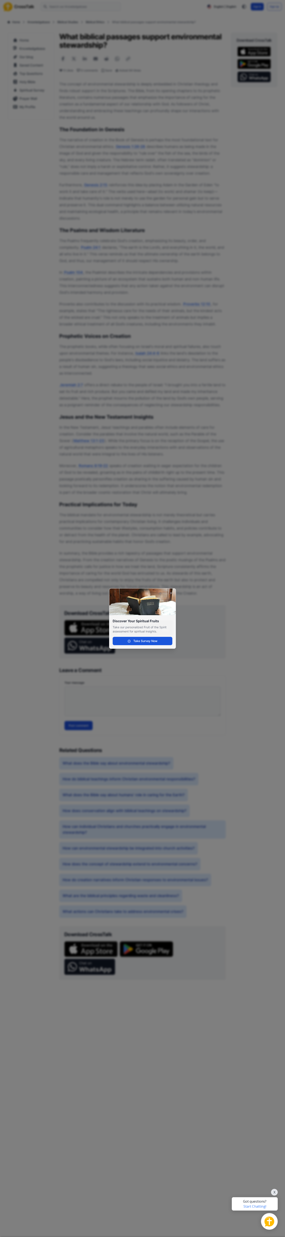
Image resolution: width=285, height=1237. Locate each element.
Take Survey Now (145, 641)
